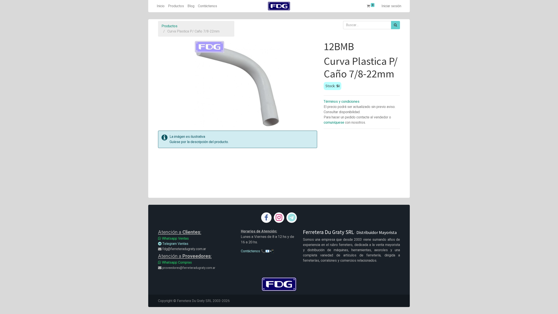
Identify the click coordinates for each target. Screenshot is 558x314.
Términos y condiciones (341, 101)
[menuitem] (160, 6)
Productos (169, 26)
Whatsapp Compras (176, 262)
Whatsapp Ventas (175, 238)
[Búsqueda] (395, 25)
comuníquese (334, 122)
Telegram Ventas (175, 243)
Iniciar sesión (391, 6)
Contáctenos (250, 251)
